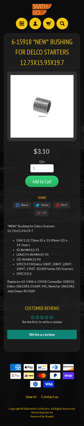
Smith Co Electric (40, 408)
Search (31, 396)
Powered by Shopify (42, 416)
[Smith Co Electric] (42, 9)
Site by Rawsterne (42, 412)
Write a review (42, 334)
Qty (42, 162)
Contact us (49, 396)
